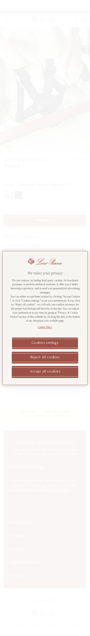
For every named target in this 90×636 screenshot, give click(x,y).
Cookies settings (44, 343)
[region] (45, 318)
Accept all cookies (45, 371)
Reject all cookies (45, 357)
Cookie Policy (45, 327)
